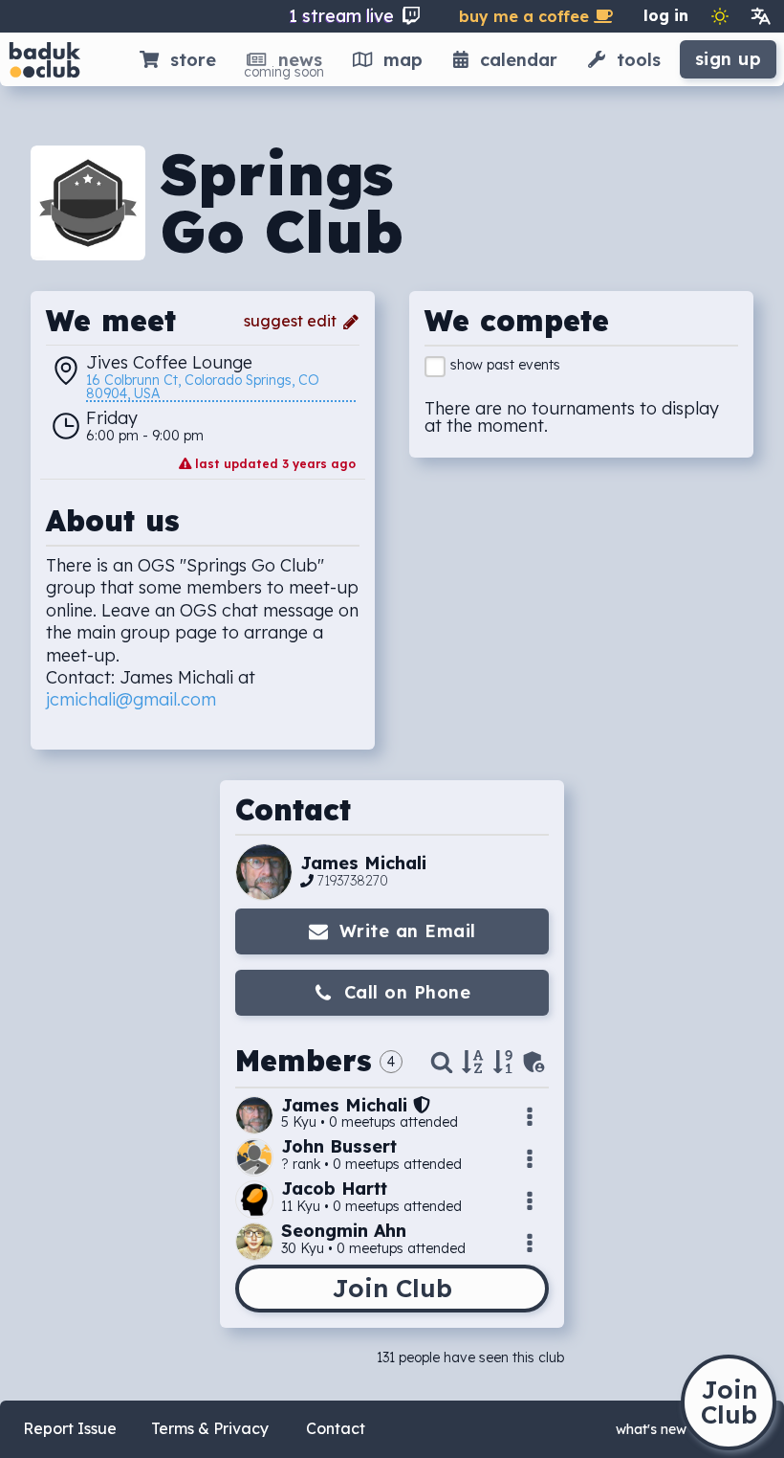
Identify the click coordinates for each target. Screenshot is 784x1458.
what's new (651, 1429)
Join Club (392, 1288)
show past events (505, 364)
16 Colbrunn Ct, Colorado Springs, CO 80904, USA (204, 387)
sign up (728, 59)
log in (665, 15)
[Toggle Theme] (720, 16)
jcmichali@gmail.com (131, 699)
